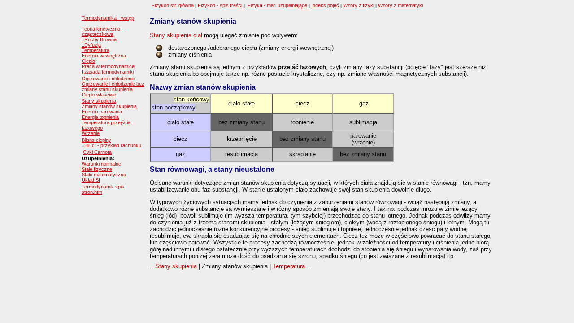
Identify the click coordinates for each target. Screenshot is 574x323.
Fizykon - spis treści (220, 5)
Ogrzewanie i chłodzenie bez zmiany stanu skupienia (113, 86)
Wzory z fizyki (358, 5)
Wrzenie (91, 133)
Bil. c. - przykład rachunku (112, 145)
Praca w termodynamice (108, 66)
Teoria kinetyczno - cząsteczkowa (102, 31)
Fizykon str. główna (173, 5)
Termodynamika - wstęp (108, 18)
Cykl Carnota (97, 152)
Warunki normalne (101, 163)
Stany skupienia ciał (176, 35)
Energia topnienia (100, 117)
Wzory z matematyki (400, 5)
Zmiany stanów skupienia (109, 106)
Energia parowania (102, 111)
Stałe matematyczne (104, 174)
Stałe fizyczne (97, 169)
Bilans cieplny (96, 140)
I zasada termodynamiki (108, 71)
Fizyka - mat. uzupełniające (277, 5)
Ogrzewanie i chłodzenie (108, 78)
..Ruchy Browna (99, 39)
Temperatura (95, 50)
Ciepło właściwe (99, 94)
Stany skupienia (99, 101)
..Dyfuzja (91, 45)
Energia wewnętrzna (104, 55)
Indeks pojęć (325, 5)
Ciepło (88, 61)
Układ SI (91, 180)
